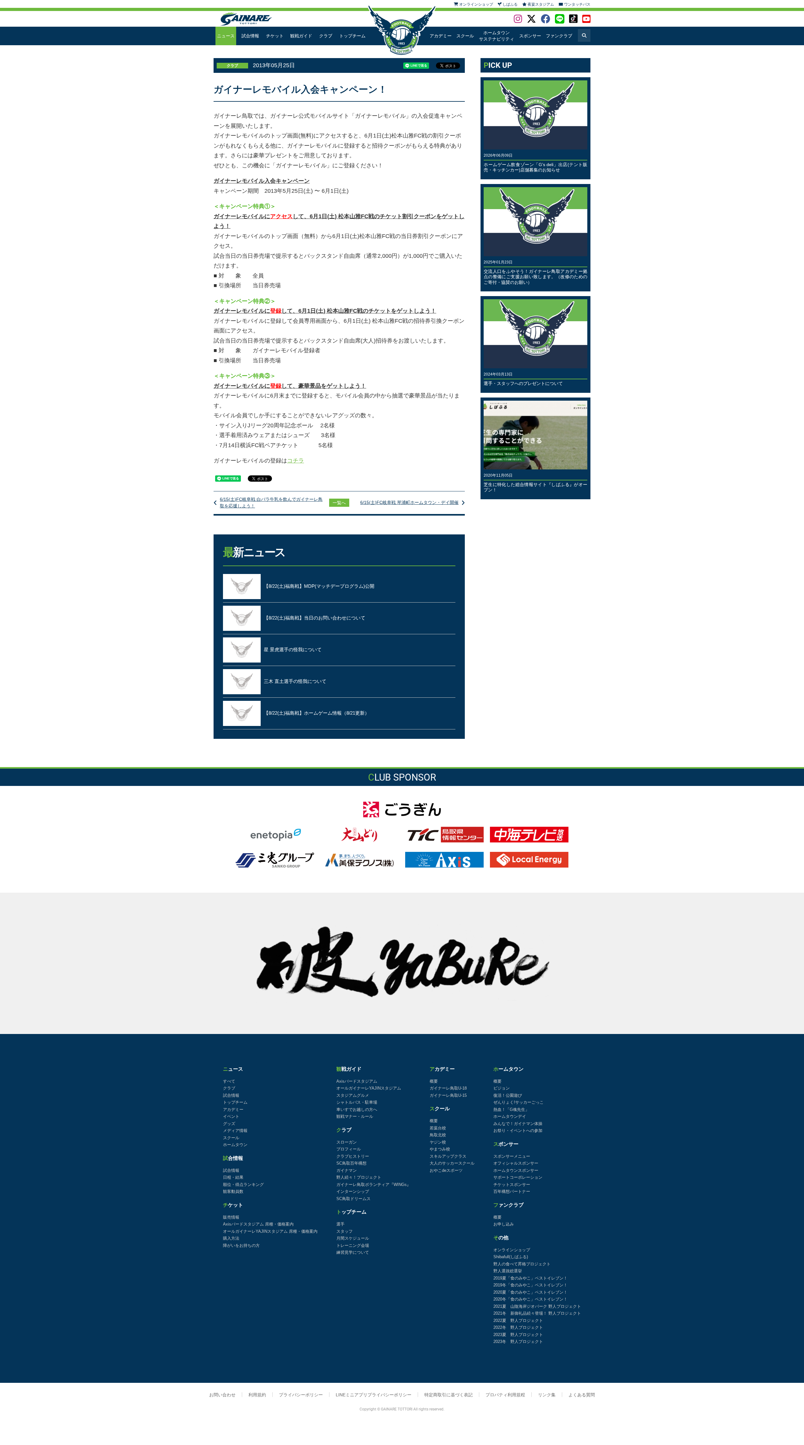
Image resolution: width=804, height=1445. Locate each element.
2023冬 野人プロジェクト (518, 1341)
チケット (275, 35)
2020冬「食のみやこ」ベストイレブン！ (530, 1299)
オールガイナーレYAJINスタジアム (368, 1088)
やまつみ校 (440, 1149)
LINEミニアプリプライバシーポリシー (373, 1394)
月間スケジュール (352, 1238)
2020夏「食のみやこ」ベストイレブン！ (530, 1292)
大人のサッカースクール (452, 1163)
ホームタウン (235, 1144)
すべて (229, 1081)
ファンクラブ (559, 35)
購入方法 (231, 1238)
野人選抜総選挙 (507, 1271)
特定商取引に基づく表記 (448, 1394)
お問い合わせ (222, 1394)
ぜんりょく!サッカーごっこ (518, 1102)
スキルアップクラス (448, 1156)
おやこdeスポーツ (446, 1170)
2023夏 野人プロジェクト (518, 1334)
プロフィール (348, 1149)
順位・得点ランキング (243, 1184)
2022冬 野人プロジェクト (518, 1327)
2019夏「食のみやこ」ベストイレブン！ (530, 1278)
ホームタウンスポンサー (515, 1170)
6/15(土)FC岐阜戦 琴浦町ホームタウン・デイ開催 (409, 502)
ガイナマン (346, 1170)
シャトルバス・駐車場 (356, 1102)
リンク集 (547, 1394)
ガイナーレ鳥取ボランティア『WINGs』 (373, 1184)
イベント (231, 1116)
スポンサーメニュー (511, 1156)
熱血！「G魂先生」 (511, 1109)
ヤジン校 (438, 1142)
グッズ (229, 1123)
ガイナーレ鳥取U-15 (448, 1095)
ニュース (226, 35)
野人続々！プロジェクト (358, 1177)
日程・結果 (233, 1177)
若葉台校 (438, 1128)
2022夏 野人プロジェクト (518, 1320)
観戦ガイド (301, 35)
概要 (434, 1081)
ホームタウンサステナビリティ (496, 35)
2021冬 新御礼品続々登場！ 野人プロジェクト (537, 1313)
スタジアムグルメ (352, 1095)
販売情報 (231, 1217)
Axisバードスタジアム (356, 1081)
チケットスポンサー (511, 1184)
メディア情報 (235, 1130)
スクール (465, 35)
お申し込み (503, 1224)
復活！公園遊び (507, 1095)
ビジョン (501, 1088)
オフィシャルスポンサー (515, 1163)
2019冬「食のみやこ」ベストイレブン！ (530, 1285)
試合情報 (250, 35)
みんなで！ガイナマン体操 (517, 1123)
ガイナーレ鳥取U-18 (448, 1088)
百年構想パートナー (511, 1191)
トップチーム (352, 35)
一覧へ (339, 502)
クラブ (325, 35)
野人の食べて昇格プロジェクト (522, 1264)
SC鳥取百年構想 (351, 1163)
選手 (340, 1224)
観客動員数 (233, 1191)
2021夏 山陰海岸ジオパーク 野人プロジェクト (537, 1306)
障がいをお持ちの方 (241, 1245)
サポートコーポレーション (517, 1177)
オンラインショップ (511, 1249)
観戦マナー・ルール (354, 1116)
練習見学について (352, 1252)
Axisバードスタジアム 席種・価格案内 (258, 1224)
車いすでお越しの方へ (356, 1109)
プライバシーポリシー (301, 1394)
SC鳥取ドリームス (353, 1198)
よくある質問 (581, 1394)
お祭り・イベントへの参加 (517, 1130)
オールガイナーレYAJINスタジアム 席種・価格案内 (270, 1231)
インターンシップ (352, 1191)
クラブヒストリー (352, 1156)
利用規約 (257, 1394)
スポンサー (530, 35)
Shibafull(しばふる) (510, 1256)
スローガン (346, 1142)
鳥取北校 (438, 1135)
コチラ (295, 460)
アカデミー (441, 35)
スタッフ (344, 1231)
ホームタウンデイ (509, 1116)
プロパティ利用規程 (505, 1394)
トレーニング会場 (352, 1245)
